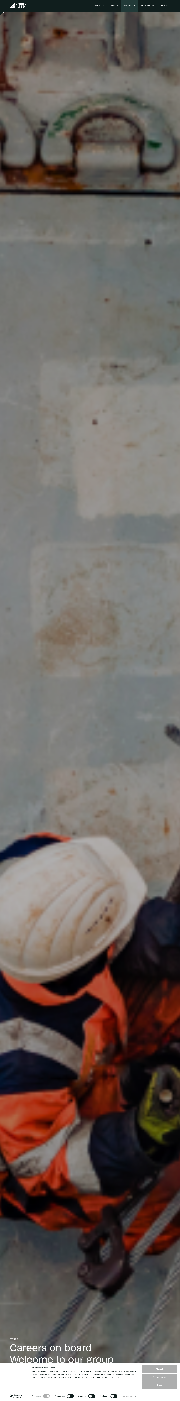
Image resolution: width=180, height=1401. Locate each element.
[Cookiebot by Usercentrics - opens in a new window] (16, 1396)
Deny (159, 1385)
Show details (127, 1396)
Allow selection (159, 1377)
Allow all (159, 1369)
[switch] (70, 1396)
